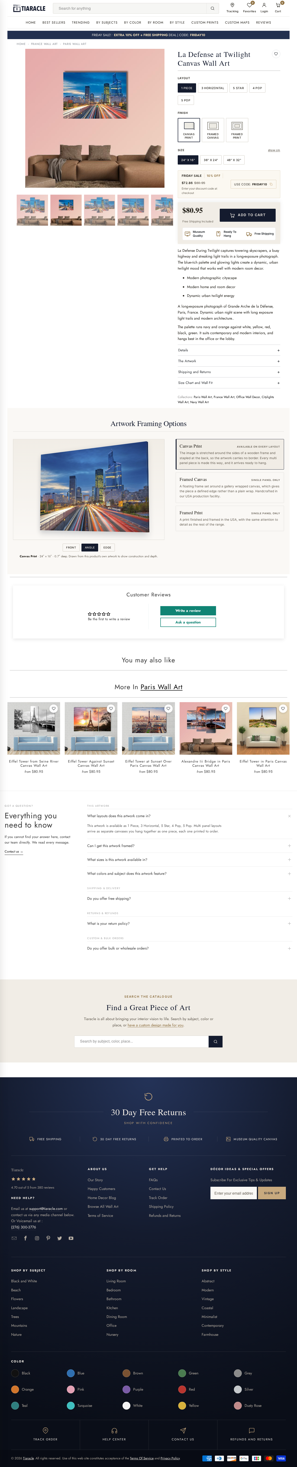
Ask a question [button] (188, 622)
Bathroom (114, 1299)
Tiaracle (28, 1458)
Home (31, 22)
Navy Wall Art (199, 402)
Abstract (208, 1281)
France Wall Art (44, 44)
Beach (16, 1290)
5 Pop (185, 100)
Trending (81, 22)
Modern (208, 1290)
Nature (16, 1334)
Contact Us (157, 1188)
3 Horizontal (212, 88)
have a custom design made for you (155, 1025)
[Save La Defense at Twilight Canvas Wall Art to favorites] (276, 54)
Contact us (14, 851)
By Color (132, 22)
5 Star (238, 88)
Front (71, 547)
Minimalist (209, 1316)
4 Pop (257, 88)
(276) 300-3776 (23, 1227)
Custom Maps (237, 22)
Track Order (158, 1197)
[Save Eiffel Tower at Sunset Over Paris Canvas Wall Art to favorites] (168, 708)
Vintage (208, 1299)
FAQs (153, 1180)
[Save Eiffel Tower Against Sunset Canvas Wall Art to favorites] (111, 708)
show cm (274, 150)
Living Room (116, 1281)
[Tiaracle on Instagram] (37, 1238)
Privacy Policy (170, 1458)
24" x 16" (188, 160)
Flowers (17, 1299)
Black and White (24, 1281)
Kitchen (112, 1308)
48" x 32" (234, 160)
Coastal (207, 1308)
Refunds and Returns (165, 1215)
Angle (90, 547)
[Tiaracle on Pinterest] (48, 1238)
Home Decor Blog (102, 1197)
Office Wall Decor (248, 397)
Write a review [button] (188, 610)
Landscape (19, 1308)
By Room (156, 22)
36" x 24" (211, 160)
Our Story (95, 1180)
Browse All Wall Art (103, 1206)
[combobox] (129, 8)
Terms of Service (100, 1215)
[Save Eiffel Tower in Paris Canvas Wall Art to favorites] (283, 708)
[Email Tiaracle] (14, 1238)
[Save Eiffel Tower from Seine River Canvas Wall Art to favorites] (53, 708)
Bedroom (114, 1290)
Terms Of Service (142, 1458)
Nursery (112, 1334)
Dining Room (117, 1316)
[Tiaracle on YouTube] (71, 1238)
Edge (107, 547)
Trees (15, 1316)
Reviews (263, 22)
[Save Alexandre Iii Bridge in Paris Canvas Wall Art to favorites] (226, 708)
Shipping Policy (161, 1206)
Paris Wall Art (75, 44)
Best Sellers (53, 22)
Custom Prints (205, 22)
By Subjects (107, 22)
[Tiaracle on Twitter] (60, 1238)
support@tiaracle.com (46, 1208)
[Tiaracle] (29, 8)
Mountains (19, 1325)
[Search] (212, 8)
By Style (177, 22)
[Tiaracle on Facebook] (26, 1238)
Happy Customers (101, 1188)
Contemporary (213, 1325)
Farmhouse (210, 1334)
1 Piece (187, 88)
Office (111, 1325)
